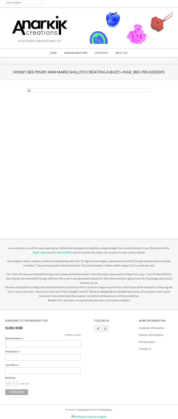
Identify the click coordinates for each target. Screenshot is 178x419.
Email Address (14, 338)
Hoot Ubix (84, 409)
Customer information (151, 327)
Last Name (12, 365)
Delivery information (151, 334)
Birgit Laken (40, 252)
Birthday (10, 377)
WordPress (106, 409)
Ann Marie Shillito (62, 252)
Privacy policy (147, 341)
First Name (12, 351)
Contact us (145, 348)
